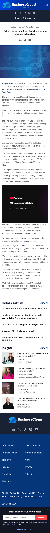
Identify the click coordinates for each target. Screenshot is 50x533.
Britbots (25, 246)
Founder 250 (8, 445)
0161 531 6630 (9, 504)
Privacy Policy (42, 522)
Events (28, 467)
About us (6, 481)
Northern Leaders (33, 453)
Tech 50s (6, 460)
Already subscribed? (25, 529)
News (27, 460)
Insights (5, 467)
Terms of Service (11, 524)
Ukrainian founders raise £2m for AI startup (24, 308)
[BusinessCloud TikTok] (25, 13)
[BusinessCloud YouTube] (34, 13)
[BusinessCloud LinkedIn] (16, 13)
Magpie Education (10, 84)
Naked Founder (32, 445)
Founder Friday (9, 453)
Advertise (29, 474)
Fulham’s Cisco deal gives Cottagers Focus (24, 324)
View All (44, 303)
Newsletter (7, 474)
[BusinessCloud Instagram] (29, 13)
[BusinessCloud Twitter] (21, 13)
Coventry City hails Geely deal (18, 331)
